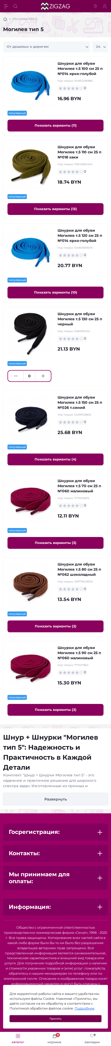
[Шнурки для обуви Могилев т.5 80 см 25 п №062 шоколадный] (30, 584)
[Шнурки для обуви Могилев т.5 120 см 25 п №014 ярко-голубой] (30, 251)
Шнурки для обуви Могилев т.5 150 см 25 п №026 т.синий (80, 402)
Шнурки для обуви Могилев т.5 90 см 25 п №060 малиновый (79, 652)
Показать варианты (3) (55, 543)
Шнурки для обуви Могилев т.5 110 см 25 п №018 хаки (79, 152)
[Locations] (96, 6)
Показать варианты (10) (55, 292)
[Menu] (6, 6)
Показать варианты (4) (55, 459)
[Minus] (15, 376)
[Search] (16, 6)
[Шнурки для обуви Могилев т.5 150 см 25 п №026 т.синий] (30, 417)
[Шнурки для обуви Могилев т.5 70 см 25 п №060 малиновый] (30, 501)
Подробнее (84, 1008)
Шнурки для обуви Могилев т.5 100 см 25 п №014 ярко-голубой (80, 68)
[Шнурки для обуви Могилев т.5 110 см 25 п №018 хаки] (30, 167)
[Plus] (43, 376)
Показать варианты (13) (55, 209)
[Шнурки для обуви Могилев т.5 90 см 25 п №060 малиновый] (30, 668)
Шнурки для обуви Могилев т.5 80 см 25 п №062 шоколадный (79, 569)
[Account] (105, 6)
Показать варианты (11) (56, 125)
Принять (55, 1018)
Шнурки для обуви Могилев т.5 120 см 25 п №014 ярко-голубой (80, 235)
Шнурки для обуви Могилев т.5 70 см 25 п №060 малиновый (79, 485)
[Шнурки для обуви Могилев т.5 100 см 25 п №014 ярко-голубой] (30, 84)
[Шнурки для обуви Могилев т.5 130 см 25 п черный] (30, 334)
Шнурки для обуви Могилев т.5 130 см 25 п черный (80, 319)
